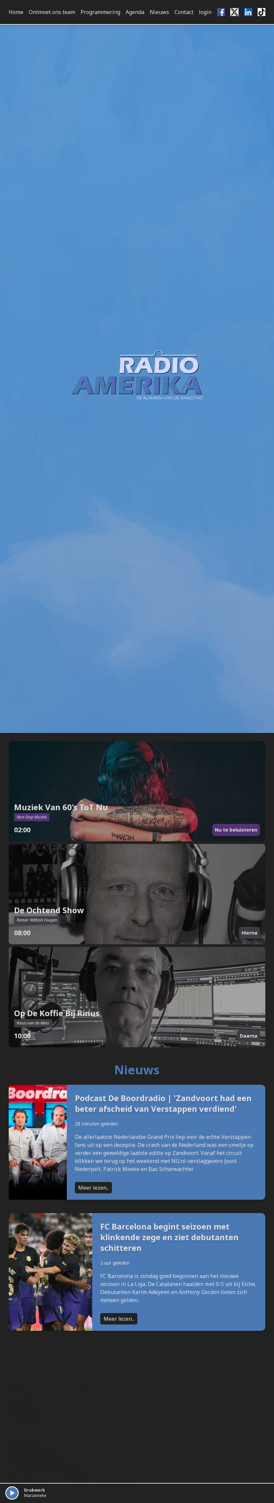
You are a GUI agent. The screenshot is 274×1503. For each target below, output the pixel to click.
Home (16, 12)
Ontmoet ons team (52, 12)
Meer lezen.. (93, 1187)
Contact (183, 12)
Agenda (135, 12)
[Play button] (12, 1493)
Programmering (100, 12)
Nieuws (159, 12)
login (205, 12)
